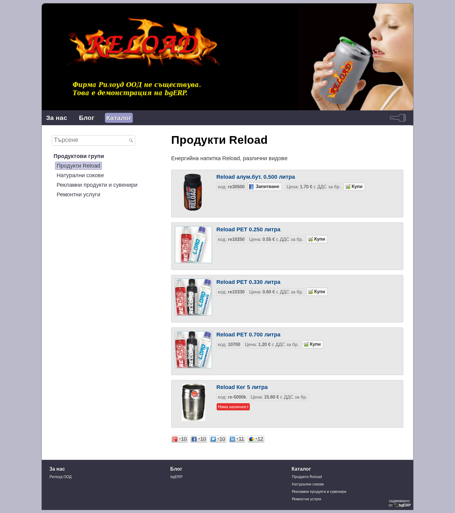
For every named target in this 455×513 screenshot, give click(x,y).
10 (183, 439)
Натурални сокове (80, 175)
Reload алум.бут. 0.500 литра (255, 176)
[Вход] (397, 118)
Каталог (119, 117)
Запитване (267, 186)
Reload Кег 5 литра (242, 387)
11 (240, 439)
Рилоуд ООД (61, 477)
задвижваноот (400, 503)
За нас (56, 117)
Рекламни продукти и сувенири (97, 185)
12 (259, 439)
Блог (86, 117)
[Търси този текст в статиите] (131, 141)
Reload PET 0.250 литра (248, 229)
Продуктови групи (79, 156)
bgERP (177, 477)
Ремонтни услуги (78, 194)
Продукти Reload (78, 165)
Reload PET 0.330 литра (248, 282)
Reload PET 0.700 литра (248, 334)
